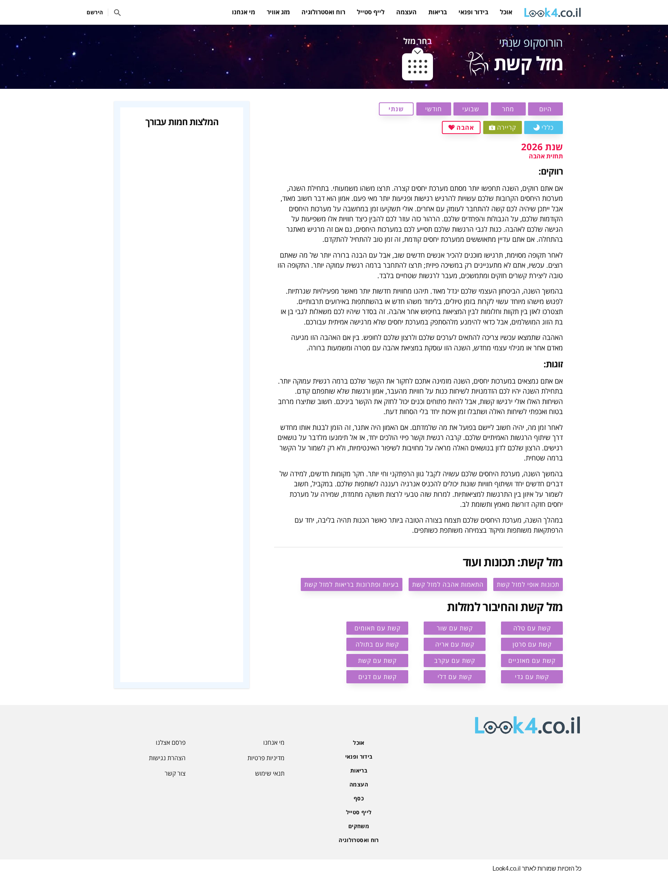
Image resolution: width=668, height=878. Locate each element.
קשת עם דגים (377, 677)
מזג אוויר (278, 12)
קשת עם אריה (454, 644)
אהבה (465, 127)
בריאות (437, 12)
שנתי (396, 109)
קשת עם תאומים (377, 628)
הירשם (95, 12)
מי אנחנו (243, 12)
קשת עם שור (455, 628)
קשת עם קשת (377, 660)
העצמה (406, 12)
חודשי (433, 109)
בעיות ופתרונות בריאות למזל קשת (351, 584)
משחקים (358, 826)
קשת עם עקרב (454, 660)
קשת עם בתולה (377, 644)
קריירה (506, 127)
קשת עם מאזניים (532, 660)
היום (545, 109)
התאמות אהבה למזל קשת (448, 584)
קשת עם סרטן (532, 644)
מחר (508, 109)
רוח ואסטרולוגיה (323, 12)
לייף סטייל (371, 12)
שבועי (470, 109)
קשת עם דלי (455, 677)
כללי (548, 127)
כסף (359, 798)
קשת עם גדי (532, 677)
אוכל (506, 12)
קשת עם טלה (532, 628)
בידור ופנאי (473, 12)
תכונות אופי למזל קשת (528, 584)
